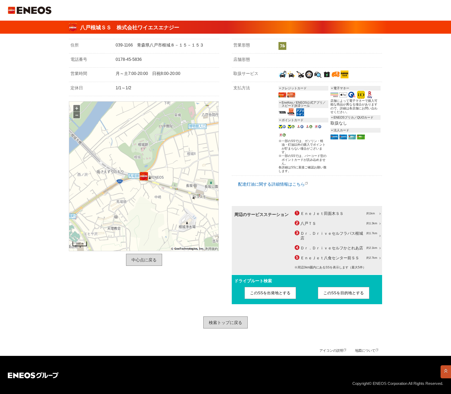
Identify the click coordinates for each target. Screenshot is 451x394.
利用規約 (211, 249)
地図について (365, 350)
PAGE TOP (446, 371)
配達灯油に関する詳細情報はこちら (271, 184)
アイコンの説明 (331, 350)
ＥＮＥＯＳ (29, 10)
